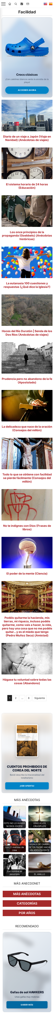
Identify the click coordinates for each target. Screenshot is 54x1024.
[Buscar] (16, 4)
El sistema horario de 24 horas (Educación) (27, 186)
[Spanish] (50, 4)
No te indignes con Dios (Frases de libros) (27, 527)
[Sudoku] (22, 4)
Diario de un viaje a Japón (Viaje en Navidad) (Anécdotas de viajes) (27, 138)
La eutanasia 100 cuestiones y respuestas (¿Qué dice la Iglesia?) (27, 285)
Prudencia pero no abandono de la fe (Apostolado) (27, 380)
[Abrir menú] (3, 4)
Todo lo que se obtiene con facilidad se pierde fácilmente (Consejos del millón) (27, 478)
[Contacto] (28, 4)
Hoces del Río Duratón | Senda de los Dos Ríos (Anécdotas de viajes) (27, 332)
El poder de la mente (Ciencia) (27, 573)
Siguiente (39, 698)
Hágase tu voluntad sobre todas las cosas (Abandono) (27, 681)
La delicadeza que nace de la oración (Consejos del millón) (27, 428)
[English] (45, 4)
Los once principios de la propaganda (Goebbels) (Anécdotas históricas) (27, 235)
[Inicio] (10, 4)
